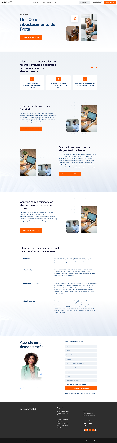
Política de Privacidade (64, 440)
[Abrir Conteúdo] (52, 2)
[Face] (95, 430)
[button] (96, 67)
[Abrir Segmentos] (39, 2)
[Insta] (84, 430)
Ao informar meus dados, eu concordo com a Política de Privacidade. (80, 393)
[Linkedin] (93, 430)
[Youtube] (90, 430)
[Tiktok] (87, 430)
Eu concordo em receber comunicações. (76, 384)
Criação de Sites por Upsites (90, 440)
